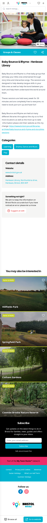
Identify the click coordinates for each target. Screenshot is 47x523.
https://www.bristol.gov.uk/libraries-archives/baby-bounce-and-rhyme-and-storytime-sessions (23, 129)
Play (5, 152)
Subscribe (23, 446)
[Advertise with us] (43, 3)
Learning (7, 146)
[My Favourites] (39, 3)
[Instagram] (26, 491)
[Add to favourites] (35, 52)
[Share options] (42, 52)
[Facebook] (20, 491)
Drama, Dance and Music (27, 146)
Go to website (35, 519)
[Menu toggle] (3, 3)
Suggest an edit (17, 210)
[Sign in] (8, 3)
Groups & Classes (12, 52)
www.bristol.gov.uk (13, 172)
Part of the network (23, 461)
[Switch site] (30, 3)
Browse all (12, 519)
